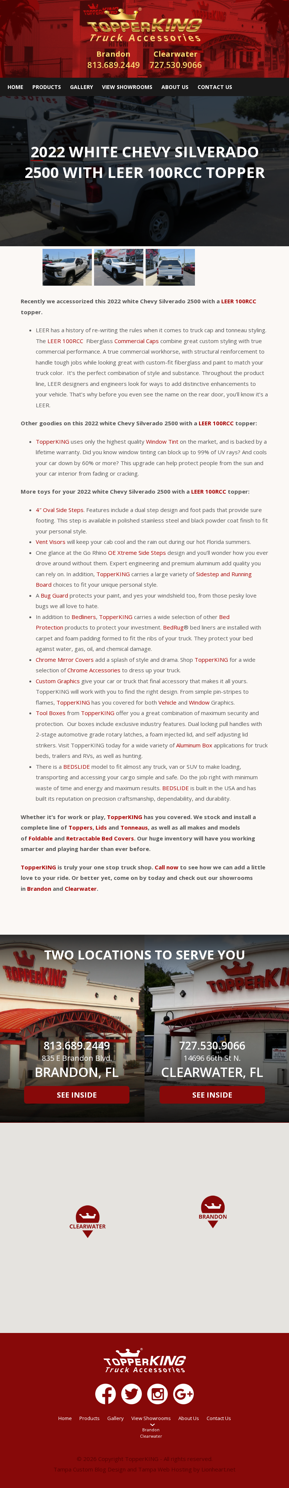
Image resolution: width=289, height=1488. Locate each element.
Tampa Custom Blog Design (89, 1469)
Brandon (39, 888)
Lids (101, 827)
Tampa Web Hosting (165, 1469)
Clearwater (81, 888)
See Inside (77, 1095)
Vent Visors (50, 541)
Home (15, 86)
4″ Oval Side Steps (60, 510)
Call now (166, 867)
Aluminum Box (194, 745)
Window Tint (162, 441)
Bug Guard (54, 595)
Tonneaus (134, 827)
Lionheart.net (218, 1469)
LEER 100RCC (238, 301)
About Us (175, 86)
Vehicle (167, 702)
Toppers (80, 827)
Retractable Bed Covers (100, 838)
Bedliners (83, 617)
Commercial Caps (136, 341)
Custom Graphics (58, 681)
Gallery (81, 86)
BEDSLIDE (76, 766)
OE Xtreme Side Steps (137, 552)
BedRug (173, 627)
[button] (213, 1212)
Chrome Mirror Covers (65, 659)
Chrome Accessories (93, 670)
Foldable (41, 838)
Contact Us (215, 86)
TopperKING (52, 441)
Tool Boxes (50, 713)
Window (199, 702)
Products (46, 86)
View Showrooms (127, 86)
